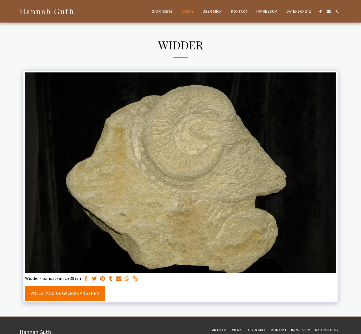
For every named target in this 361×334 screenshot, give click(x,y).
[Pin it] (102, 279)
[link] (135, 279)
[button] (320, 11)
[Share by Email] (119, 279)
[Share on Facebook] (86, 279)
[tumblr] (111, 279)
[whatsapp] (127, 279)
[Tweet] (94, 279)
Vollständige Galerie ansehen (65, 293)
